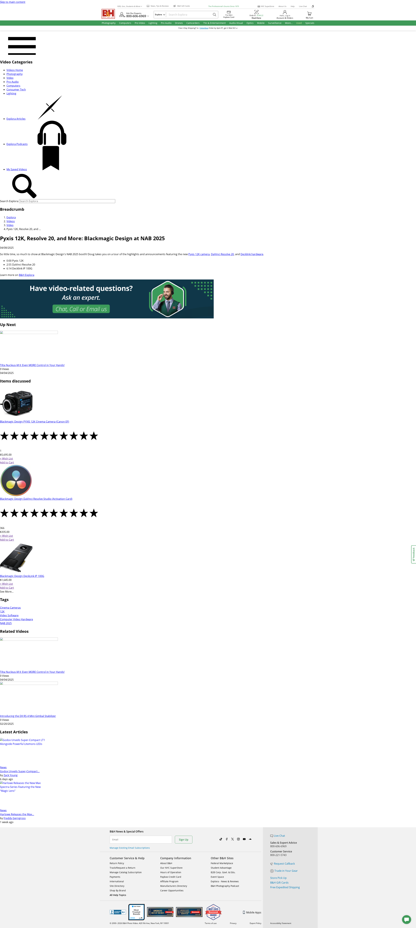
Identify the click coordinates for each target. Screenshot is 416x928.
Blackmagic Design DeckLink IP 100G (22, 576)
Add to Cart (7, 462)
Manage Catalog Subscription (126, 872)
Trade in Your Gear (286, 871)
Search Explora (9, 201)
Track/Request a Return (122, 867)
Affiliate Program (169, 881)
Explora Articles (16, 119)
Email (115, 839)
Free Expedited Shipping (285, 887)
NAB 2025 (6, 623)
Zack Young (11, 775)
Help (293, 6)
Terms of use (211, 923)
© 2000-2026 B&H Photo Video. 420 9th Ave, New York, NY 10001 (139, 923)
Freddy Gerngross (15, 818)
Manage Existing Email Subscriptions (130, 847)
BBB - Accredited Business (118, 912)
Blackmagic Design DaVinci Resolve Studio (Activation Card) (36, 499)
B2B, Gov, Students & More (128, 6)
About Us (282, 6)
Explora (11, 217)
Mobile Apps (253, 912)
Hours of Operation (170, 872)
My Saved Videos (16, 169)
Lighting (11, 93)
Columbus (204, 28)
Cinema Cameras (10, 607)
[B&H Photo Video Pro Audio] (109, 14)
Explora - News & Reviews (225, 881)
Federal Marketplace (222, 863)
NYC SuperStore (267, 6)
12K (2, 611)
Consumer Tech (16, 89)
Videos (10, 221)
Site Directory (117, 885)
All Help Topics (118, 895)
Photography (14, 74)
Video (9, 78)
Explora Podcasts (17, 144)
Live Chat (303, 6)
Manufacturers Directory (173, 885)
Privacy (233, 923)
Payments (115, 876)
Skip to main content (12, 2)
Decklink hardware (251, 254)
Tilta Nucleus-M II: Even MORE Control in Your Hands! (32, 365)
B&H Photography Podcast (225, 885)
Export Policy (255, 923)
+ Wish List (6, 458)
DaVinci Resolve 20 (222, 254)
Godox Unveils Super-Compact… (20, 771)
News (3, 767)
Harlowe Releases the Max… (17, 814)
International (117, 881)
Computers (13, 85)
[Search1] (24, 186)
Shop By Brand (118, 890)
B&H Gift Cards (279, 882)
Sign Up (183, 839)
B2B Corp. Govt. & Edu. (223, 872)
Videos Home (14, 70)
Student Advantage (221, 867)
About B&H (166, 863)
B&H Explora (26, 275)
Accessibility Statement (280, 923)
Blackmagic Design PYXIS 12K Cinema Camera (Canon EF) (34, 421)
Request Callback (284, 863)
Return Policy (117, 863)
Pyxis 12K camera (199, 254)
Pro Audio (12, 82)
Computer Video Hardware (16, 619)
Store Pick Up (278, 878)
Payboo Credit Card (170, 876)
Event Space (217, 876)
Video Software (9, 615)
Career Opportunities (171, 890)
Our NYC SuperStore (171, 867)
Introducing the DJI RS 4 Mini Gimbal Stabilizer (28, 716)
